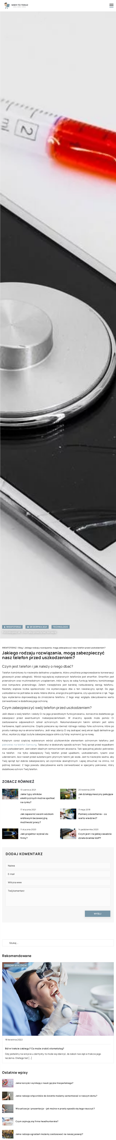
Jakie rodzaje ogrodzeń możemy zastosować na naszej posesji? (49, 1134)
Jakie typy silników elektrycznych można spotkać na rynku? (37, 798)
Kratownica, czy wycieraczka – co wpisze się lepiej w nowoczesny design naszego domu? (56, 1048)
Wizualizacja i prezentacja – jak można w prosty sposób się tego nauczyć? (55, 1108)
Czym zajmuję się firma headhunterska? (37, 1121)
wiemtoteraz (13, 627)
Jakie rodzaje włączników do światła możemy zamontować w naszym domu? (56, 1095)
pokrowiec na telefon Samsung (19, 744)
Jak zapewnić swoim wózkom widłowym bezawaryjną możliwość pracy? (37, 818)
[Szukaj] (5, 943)
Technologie (60, 626)
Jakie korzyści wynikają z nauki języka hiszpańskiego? (44, 1083)
